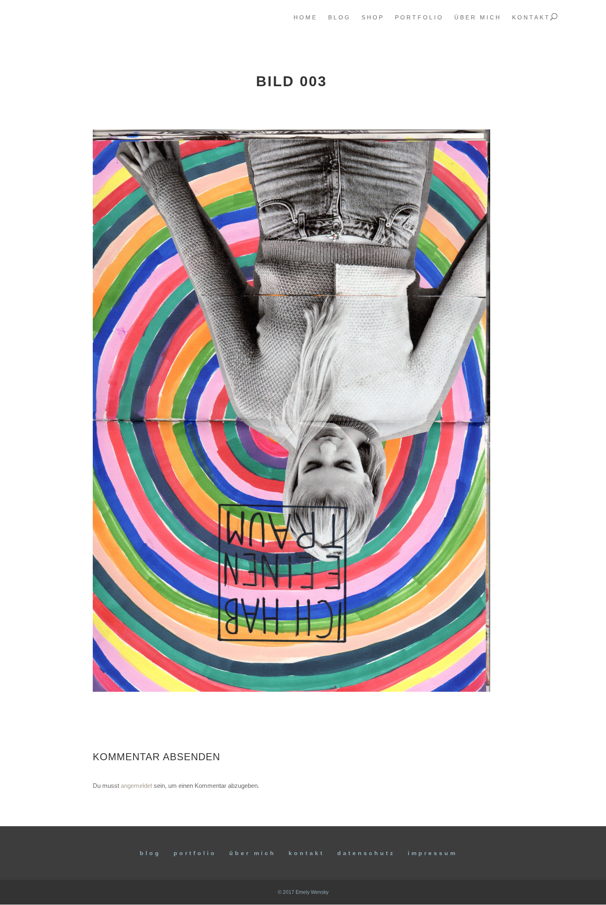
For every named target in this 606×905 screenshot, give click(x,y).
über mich (477, 17)
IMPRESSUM (432, 853)
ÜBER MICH (252, 853)
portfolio (419, 17)
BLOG (150, 853)
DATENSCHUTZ (366, 853)
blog (339, 17)
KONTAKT (306, 853)
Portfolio (195, 853)
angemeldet (136, 785)
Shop (373, 17)
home (305, 17)
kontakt (531, 17)
